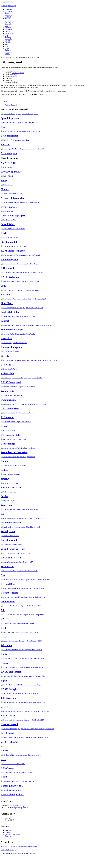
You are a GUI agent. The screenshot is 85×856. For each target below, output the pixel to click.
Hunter (5, 189)
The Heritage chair (11, 487)
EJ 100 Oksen (8, 715)
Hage (6, 46)
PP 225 (4, 750)
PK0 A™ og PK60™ (12, 171)
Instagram (8, 832)
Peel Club (6, 364)
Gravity (5, 356)
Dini (3, 127)
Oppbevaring (9, 33)
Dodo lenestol (8, 601)
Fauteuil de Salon (10, 312)
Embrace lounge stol (12, 347)
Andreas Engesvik (18, 73)
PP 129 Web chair (10, 277)
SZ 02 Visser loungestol (13, 250)
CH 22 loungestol (10, 408)
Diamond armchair (11, 522)
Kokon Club (7, 373)
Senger (7, 41)
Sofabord (8, 28)
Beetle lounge (8, 443)
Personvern (8, 836)
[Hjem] (8, 6)
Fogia (15, 74)
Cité (3, 575)
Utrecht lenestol (9, 592)
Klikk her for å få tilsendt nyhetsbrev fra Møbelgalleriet (19, 846)
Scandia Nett (7, 566)
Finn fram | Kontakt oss (12, 834)
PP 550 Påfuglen (9, 689)
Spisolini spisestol (10, 118)
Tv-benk (8, 37)
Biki (3, 610)
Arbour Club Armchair (13, 198)
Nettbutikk (8, 9)
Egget (4, 680)
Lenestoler (8, 29)
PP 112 (4, 619)
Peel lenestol (7, 733)
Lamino (5, 461)
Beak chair (6, 338)
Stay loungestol (9, 242)
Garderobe (8, 39)
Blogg (7, 13)
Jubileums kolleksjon (12, 329)
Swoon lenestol (8, 399)
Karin (4, 233)
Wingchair (6, 505)
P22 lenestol (7, 417)
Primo (4, 285)
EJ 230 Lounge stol (11, 382)
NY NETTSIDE (9, 163)
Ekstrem (5, 294)
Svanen (4, 663)
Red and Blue (8, 584)
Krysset (5, 320)
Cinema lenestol (9, 724)
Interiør (7, 42)
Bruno (4, 426)
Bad (6, 35)
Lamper (7, 31)
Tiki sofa (5, 144)
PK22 (4, 777)
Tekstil (7, 44)
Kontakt (7, 18)
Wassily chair (8, 531)
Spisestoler (8, 24)
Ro (2, 513)
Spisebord (8, 22)
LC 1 (3, 628)
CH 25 (4, 636)
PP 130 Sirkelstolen (11, 671)
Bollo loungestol (9, 135)
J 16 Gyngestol (8, 698)
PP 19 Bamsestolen (11, 557)
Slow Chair (7, 303)
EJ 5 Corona (7, 768)
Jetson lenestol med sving (14, 452)
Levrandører (9, 11)
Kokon (4, 470)
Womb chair (7, 391)
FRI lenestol (7, 268)
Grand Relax (8, 224)
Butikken (8, 17)
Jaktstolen (6, 645)
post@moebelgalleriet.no (20, 808)
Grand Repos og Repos (13, 549)
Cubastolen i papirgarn (13, 215)
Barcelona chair (9, 540)
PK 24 (4, 654)
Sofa (6, 26)
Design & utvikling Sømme (26, 853)
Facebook (8, 830)
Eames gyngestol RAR (12, 785)
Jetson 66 (6, 478)
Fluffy (4, 180)
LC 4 (3, 759)
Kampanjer (8, 15)
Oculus (4, 496)
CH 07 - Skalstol (9, 741)
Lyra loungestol (9, 153)
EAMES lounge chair (12, 794)
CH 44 (4, 706)
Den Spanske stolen (11, 435)
